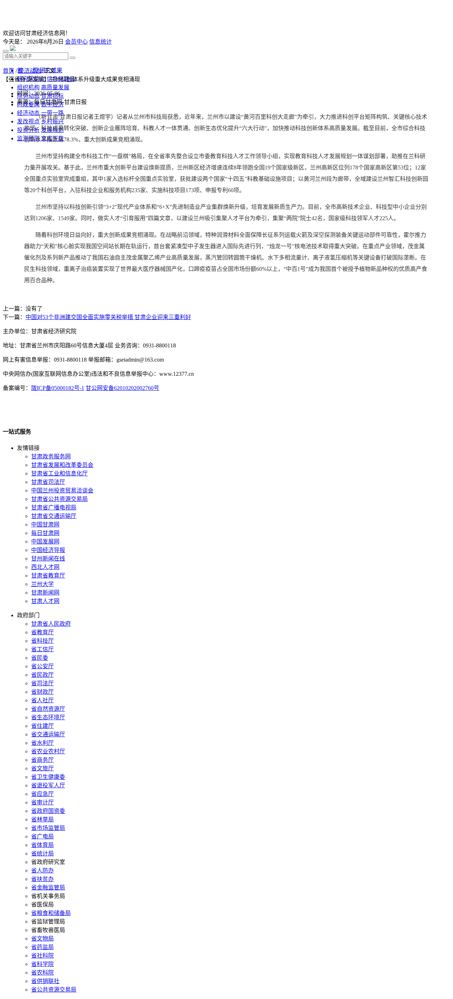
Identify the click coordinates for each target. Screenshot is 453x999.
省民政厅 (42, 675)
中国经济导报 (48, 550)
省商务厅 (42, 760)
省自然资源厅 (48, 709)
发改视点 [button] (28, 121)
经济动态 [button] (28, 113)
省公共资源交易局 (53, 990)
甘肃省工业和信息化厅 (59, 473)
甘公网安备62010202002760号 (122, 388)
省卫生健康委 (48, 777)
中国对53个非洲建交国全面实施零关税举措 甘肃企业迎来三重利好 (108, 317)
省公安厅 (42, 666)
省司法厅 (42, 683)
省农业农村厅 (48, 751)
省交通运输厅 (48, 734)
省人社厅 (42, 700)
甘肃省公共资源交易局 (59, 499)
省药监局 (42, 947)
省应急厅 (42, 794)
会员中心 (76, 42)
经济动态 (29, 71)
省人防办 (42, 870)
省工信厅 (42, 649)
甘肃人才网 (45, 601)
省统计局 (42, 853)
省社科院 (42, 956)
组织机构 (28, 87)
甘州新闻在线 (48, 559)
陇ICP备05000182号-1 (57, 388)
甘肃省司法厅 (48, 482)
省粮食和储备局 (51, 913)
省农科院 (42, 973)
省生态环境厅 (48, 717)
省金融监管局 (48, 887)
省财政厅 (42, 692)
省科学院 (42, 964)
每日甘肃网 (45, 533)
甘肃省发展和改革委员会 (62, 465)
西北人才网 (45, 567)
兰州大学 (42, 584)
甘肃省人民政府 (51, 624)
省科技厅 (42, 641)
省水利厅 (42, 743)
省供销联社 (45, 981)
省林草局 (42, 819)
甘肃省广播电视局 (53, 507)
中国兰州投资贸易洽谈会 (62, 490)
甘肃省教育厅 (48, 576)
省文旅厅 (42, 768)
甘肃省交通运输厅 (53, 516)
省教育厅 (42, 632)
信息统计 (100, 42)
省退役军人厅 (48, 785)
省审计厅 (42, 802)
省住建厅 (42, 726)
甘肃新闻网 (45, 593)
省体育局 (42, 845)
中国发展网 (45, 541)
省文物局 (42, 939)
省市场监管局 (48, 828)
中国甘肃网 (45, 524)
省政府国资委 (48, 811)
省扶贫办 (42, 879)
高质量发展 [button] (55, 87)
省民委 (39, 658)
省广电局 (42, 836)
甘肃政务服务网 (51, 456)
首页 (8, 71)
